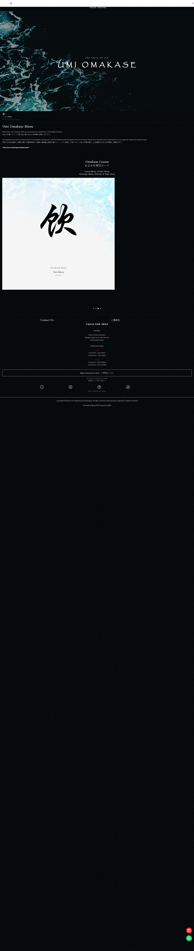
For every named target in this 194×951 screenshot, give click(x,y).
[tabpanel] (97, 241)
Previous (36, 241)
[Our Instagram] (70, 387)
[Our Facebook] (42, 387)
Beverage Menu (86, 174)
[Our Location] (99, 388)
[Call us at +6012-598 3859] (11, 3)
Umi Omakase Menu (12, 119)
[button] (93, 308)
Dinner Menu (103, 171)
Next (157, 241)
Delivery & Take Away (105, 174)
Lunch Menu (91, 171)
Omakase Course (97, 161)
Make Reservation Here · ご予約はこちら (97, 373)
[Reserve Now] (189, 930)
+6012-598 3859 (97, 324)
